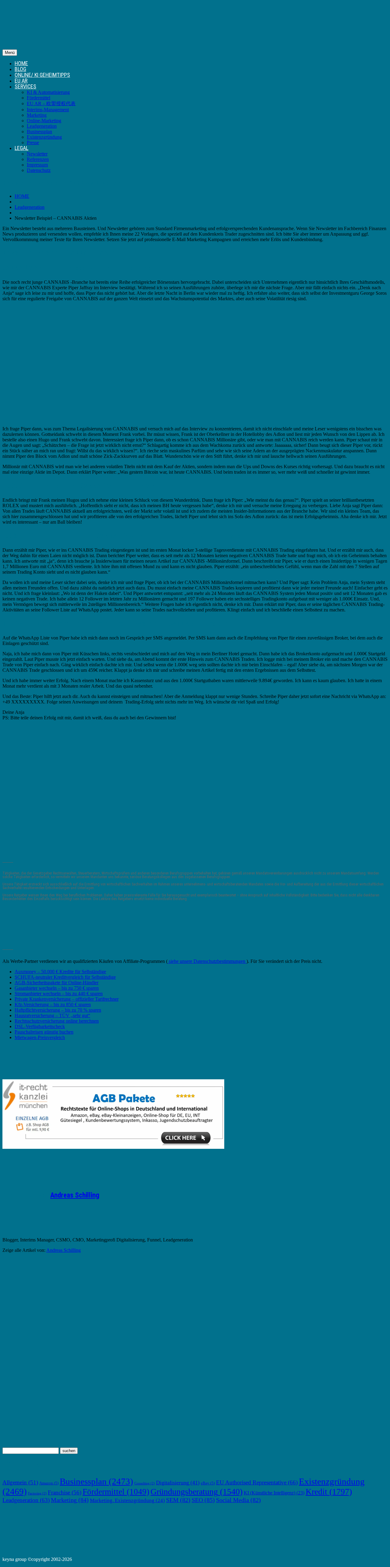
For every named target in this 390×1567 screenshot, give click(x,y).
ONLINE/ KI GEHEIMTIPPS (42, 75)
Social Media (238, 1500)
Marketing (37, 115)
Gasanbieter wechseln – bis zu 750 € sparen (57, 988)
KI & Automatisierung (48, 92)
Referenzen (38, 159)
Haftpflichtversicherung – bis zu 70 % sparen (58, 1010)
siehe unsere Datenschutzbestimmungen (207, 961)
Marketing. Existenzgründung (127, 1500)
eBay (208, 1483)
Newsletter (37, 153)
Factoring (37, 1493)
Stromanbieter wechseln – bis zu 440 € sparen (59, 993)
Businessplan (39, 131)
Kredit (329, 1491)
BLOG (20, 69)
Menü (10, 52)
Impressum (37, 164)
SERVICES (25, 86)
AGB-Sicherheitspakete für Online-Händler (56, 982)
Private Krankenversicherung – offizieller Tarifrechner (67, 999)
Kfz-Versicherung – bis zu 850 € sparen (53, 1004)
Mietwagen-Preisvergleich (40, 1037)
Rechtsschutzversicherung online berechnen (57, 1021)
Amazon (48, 1483)
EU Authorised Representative (257, 1482)
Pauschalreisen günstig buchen (44, 1032)
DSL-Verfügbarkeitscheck (40, 1026)
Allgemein (20, 1482)
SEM (178, 1500)
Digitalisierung (178, 1483)
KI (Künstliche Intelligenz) (274, 1493)
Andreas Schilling (74, 1195)
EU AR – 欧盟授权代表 (51, 103)
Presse (33, 142)
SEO (203, 1500)
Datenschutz (39, 170)
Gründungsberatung (197, 1491)
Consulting (144, 1483)
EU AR (21, 80)
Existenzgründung (44, 137)
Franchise (64, 1492)
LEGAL (21, 148)
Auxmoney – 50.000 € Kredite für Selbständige (60, 971)
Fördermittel (38, 97)
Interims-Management (48, 109)
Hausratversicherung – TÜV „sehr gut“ (52, 1015)
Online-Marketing (44, 120)
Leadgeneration (42, 126)
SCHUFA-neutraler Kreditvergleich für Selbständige (65, 977)
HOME (21, 63)
